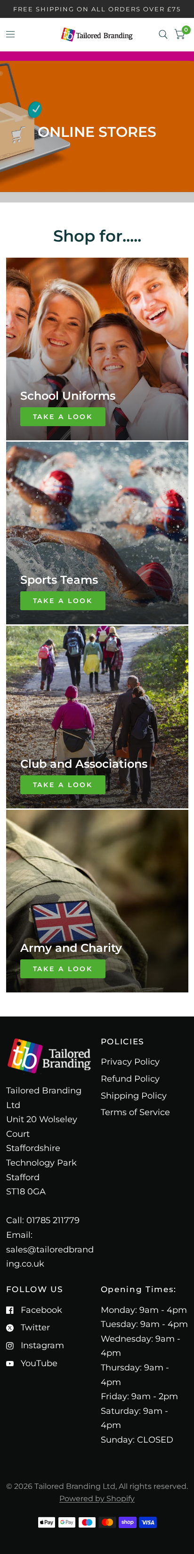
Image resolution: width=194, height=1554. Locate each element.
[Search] (163, 34)
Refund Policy (130, 1079)
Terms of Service (135, 1112)
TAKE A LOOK (63, 416)
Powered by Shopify (97, 1498)
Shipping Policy (134, 1096)
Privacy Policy (130, 1062)
